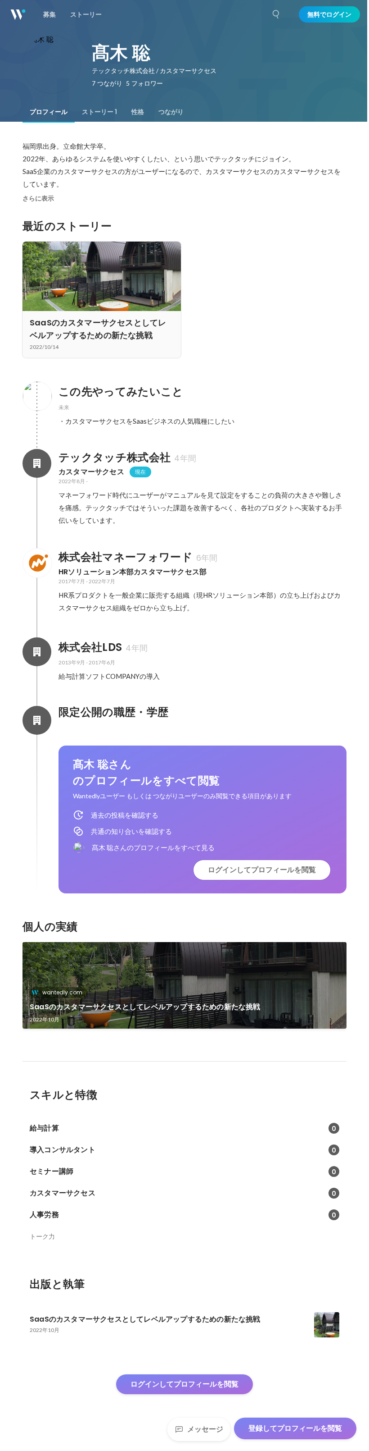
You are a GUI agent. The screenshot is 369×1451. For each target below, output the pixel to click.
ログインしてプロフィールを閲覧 (262, 870)
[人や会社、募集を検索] (276, 14)
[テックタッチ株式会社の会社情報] (36, 463)
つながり (171, 111)
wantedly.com (62, 992)
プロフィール (49, 111)
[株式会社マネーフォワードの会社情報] (36, 563)
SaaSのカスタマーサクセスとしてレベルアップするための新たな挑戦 (145, 1007)
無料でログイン (329, 14)
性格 (137, 111)
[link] (184, 985)
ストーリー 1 (99, 111)
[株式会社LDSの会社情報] (36, 651)
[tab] (48, 112)
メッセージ (205, 1429)
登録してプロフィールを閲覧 (295, 1428)
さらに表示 (38, 198)
